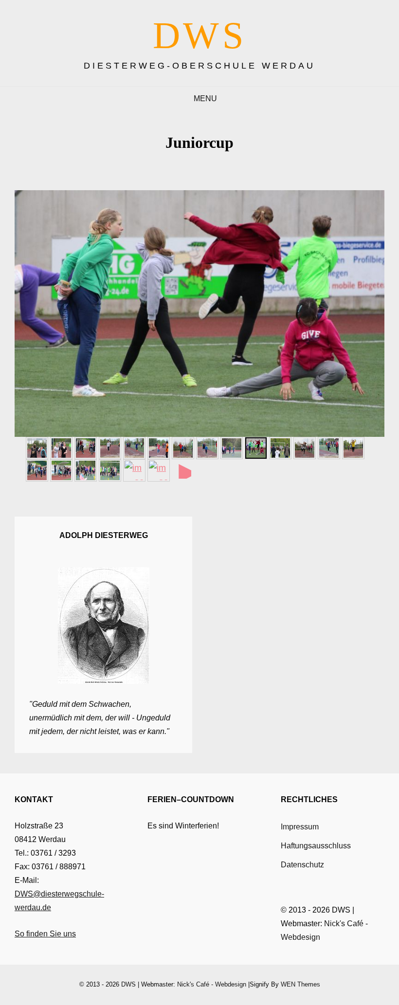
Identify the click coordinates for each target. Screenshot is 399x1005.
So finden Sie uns (45, 934)
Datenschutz (302, 865)
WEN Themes (300, 984)
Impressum (300, 827)
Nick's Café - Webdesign (211, 984)
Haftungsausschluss (316, 846)
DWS (200, 35)
